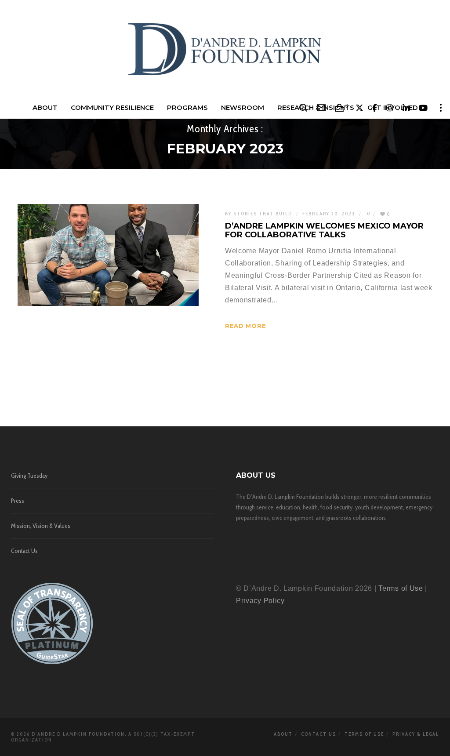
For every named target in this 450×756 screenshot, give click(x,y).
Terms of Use (400, 588)
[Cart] (339, 108)
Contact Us (24, 551)
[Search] (303, 108)
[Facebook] (375, 108)
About (283, 734)
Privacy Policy (260, 600)
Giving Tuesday (29, 476)
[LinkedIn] (406, 108)
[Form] (321, 108)
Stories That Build (262, 214)
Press (17, 501)
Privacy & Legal (415, 734)
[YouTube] (423, 108)
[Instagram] (390, 108)
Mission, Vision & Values (40, 526)
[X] (359, 108)
